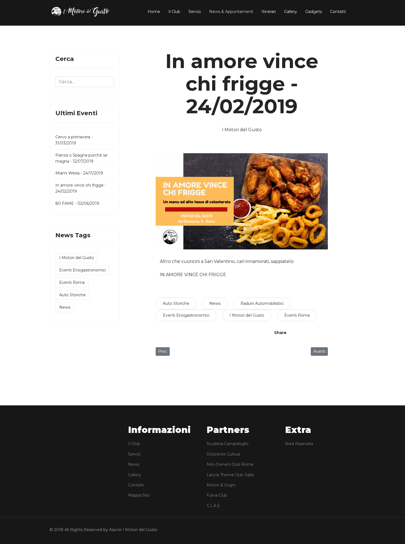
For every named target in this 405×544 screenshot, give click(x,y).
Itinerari (268, 11)
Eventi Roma (72, 282)
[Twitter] (306, 332)
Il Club (174, 11)
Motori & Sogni (221, 485)
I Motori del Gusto (76, 257)
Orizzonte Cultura (223, 454)
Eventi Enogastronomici (82, 270)
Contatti (338, 11)
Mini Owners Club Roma (230, 464)
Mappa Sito (139, 495)
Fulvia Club (217, 495)
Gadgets (313, 11)
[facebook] (343, 530)
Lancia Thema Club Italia (230, 474)
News (64, 307)
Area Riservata (299, 443)
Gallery (290, 11)
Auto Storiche (72, 294)
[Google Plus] (315, 332)
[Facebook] (296, 332)
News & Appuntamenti (231, 11)
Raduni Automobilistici (262, 303)
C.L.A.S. (213, 505)
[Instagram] (352, 530)
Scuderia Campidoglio (228, 443)
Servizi (194, 11)
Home (154, 11)
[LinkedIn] (325, 332)
